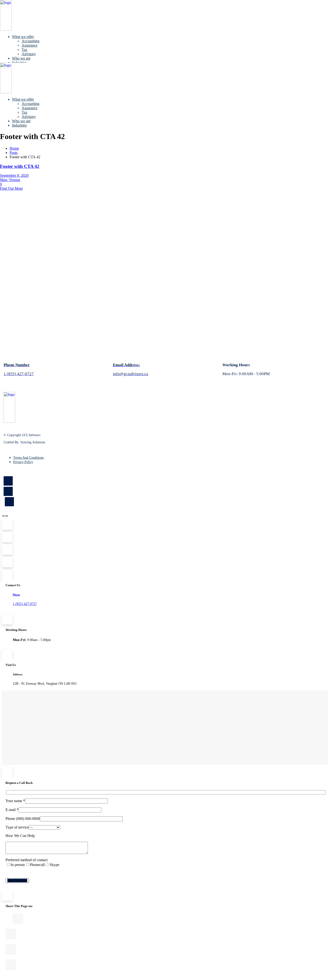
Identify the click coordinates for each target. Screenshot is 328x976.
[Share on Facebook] (168, 918)
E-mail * (12, 810)
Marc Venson (10, 180)
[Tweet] (165, 934)
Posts (14, 153)
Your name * (15, 801)
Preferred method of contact (27, 860)
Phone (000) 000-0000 (23, 819)
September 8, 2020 (14, 175)
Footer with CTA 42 (19, 166)
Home (14, 148)
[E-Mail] (166, 964)
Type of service (17, 827)
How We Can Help (20, 836)
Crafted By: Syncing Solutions (24, 442)
